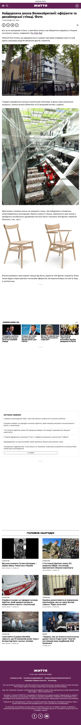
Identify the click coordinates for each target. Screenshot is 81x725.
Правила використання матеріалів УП (58, 678)
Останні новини (12, 415)
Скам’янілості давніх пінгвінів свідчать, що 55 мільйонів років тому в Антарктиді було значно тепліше (20, 639)
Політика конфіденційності (33, 678)
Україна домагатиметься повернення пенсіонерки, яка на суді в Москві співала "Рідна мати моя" (60, 602)
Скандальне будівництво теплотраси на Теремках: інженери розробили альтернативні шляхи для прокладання (40, 448)
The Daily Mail (36, 33)
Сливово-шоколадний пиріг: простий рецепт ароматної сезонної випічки (34, 419)
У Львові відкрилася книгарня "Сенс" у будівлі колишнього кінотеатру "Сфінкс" (36, 437)
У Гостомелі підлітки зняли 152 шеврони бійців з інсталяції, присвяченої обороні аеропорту (37, 431)
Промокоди (52, 680)
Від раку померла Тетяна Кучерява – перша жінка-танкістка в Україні (19, 564)
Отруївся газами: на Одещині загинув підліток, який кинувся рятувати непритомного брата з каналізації (39, 424)
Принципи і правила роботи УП (36, 680)
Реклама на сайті (16, 678)
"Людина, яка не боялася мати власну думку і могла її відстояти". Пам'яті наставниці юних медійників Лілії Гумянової (60, 640)
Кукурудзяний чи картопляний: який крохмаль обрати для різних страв (33, 442)
